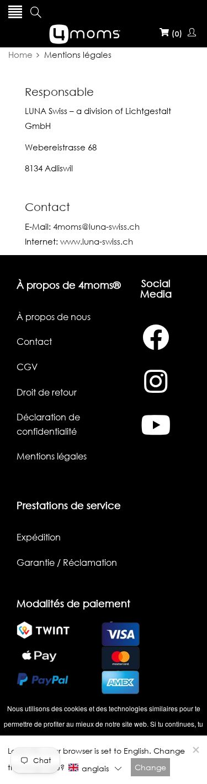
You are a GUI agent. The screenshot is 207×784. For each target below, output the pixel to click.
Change (150, 767)
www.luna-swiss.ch (96, 241)
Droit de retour (47, 392)
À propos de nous (54, 316)
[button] (95, 768)
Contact (34, 341)
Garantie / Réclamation (67, 562)
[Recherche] (35, 12)
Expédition (39, 537)
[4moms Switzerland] (104, 32)
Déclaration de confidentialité (48, 424)
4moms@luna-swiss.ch (96, 226)
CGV (27, 366)
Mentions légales (52, 456)
